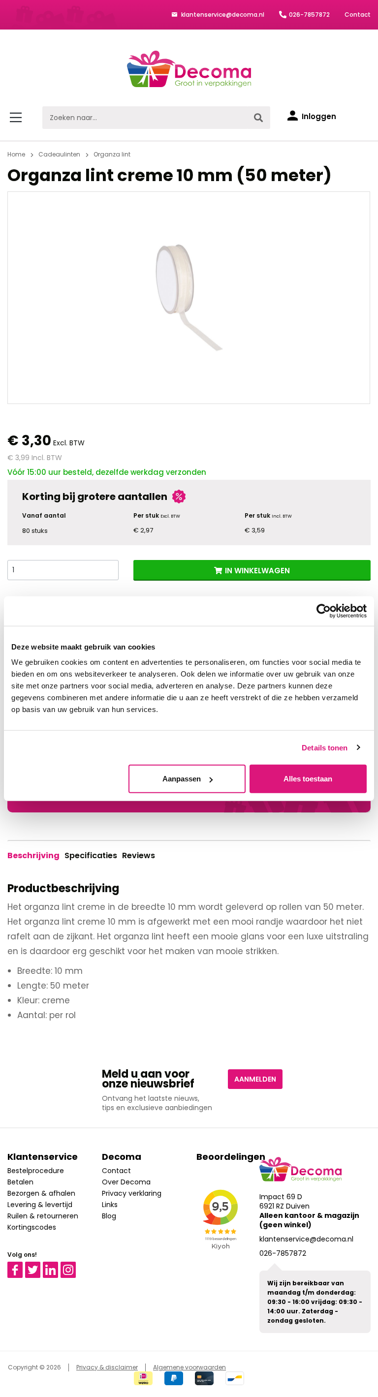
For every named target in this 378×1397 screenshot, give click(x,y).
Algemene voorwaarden (189, 1367)
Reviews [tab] (138, 855)
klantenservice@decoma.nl (222, 14)
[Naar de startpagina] (189, 69)
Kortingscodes (31, 1227)
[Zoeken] (258, 117)
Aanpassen (181, 779)
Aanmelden (255, 1079)
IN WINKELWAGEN (257, 570)
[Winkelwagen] (361, 117)
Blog (109, 1216)
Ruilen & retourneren (42, 1216)
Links (110, 1205)
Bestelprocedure (35, 1171)
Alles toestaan (308, 779)
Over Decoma (126, 1182)
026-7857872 (309, 14)
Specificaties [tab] (90, 855)
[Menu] (17, 117)
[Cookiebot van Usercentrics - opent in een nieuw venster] (324, 610)
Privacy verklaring (131, 1193)
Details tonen (324, 747)
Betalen (20, 1182)
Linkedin (56, 1266)
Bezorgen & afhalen (41, 1193)
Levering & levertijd (39, 1205)
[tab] (33, 856)
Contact (358, 14)
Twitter (37, 1266)
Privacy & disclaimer (107, 1367)
